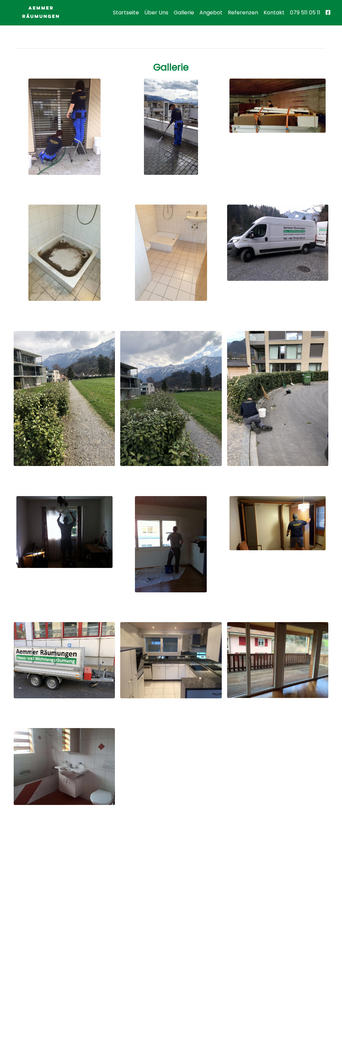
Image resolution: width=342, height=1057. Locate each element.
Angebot (210, 12)
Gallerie (184, 12)
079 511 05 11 (305, 12)
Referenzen (243, 12)
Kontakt (274, 12)
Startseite (126, 12)
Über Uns (156, 12)
